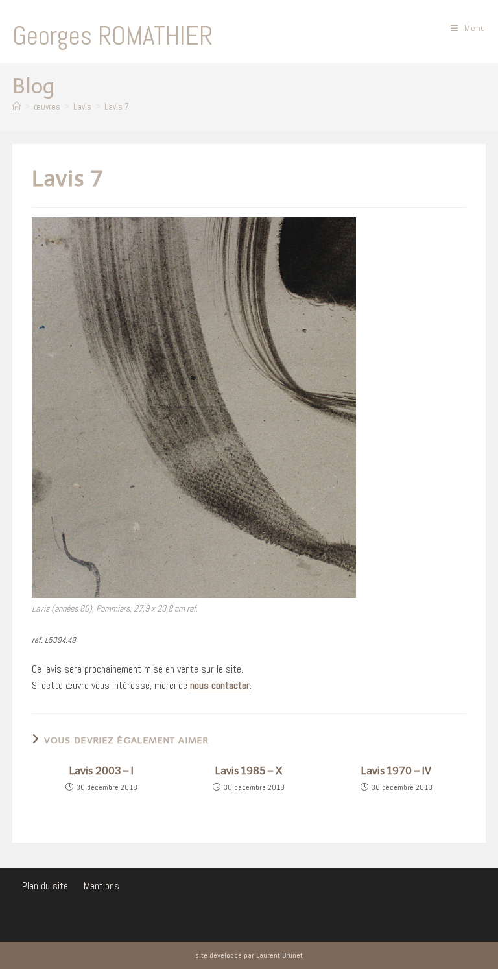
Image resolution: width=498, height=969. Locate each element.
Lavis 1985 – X (248, 771)
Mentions (101, 885)
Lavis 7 (116, 106)
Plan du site (45, 885)
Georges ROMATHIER (112, 36)
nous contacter (220, 685)
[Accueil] (16, 106)
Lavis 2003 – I (101, 771)
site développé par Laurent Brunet (249, 955)
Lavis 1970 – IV (396, 771)
